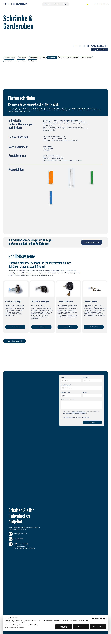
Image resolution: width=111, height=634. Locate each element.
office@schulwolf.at (20, 534)
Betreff (85, 392)
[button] (87, 4)
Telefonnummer (65, 392)
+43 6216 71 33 (18, 539)
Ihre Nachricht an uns (67, 400)
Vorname (63, 377)
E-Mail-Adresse (66, 385)
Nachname (86, 377)
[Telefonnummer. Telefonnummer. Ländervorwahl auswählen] (63, 395)
